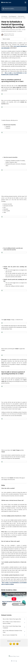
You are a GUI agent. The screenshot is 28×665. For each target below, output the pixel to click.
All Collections (4, 16)
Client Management (12, 16)
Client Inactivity (21, 16)
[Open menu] (25, 2)
